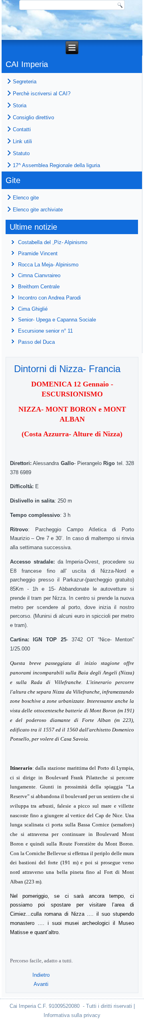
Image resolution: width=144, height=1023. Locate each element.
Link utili (22, 141)
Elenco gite (26, 198)
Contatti (22, 129)
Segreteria (24, 82)
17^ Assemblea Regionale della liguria (56, 165)
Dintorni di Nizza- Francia (67, 368)
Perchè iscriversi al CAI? (41, 94)
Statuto (21, 153)
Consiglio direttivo (33, 117)
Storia (19, 105)
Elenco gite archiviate (38, 210)
